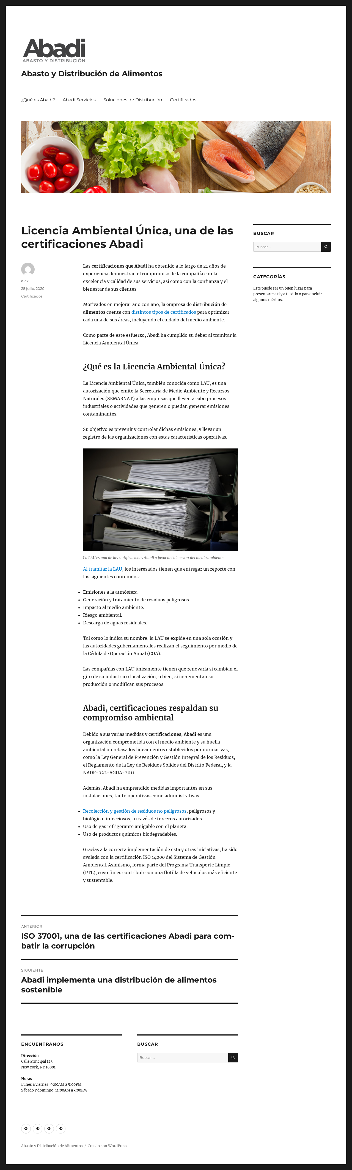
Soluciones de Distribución (132, 99)
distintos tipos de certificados (163, 312)
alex (25, 281)
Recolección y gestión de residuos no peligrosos (134, 811)
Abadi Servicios (79, 99)
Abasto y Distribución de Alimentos (92, 73)
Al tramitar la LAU (102, 569)
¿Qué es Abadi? (38, 99)
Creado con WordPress (107, 1146)
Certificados (183, 99)
